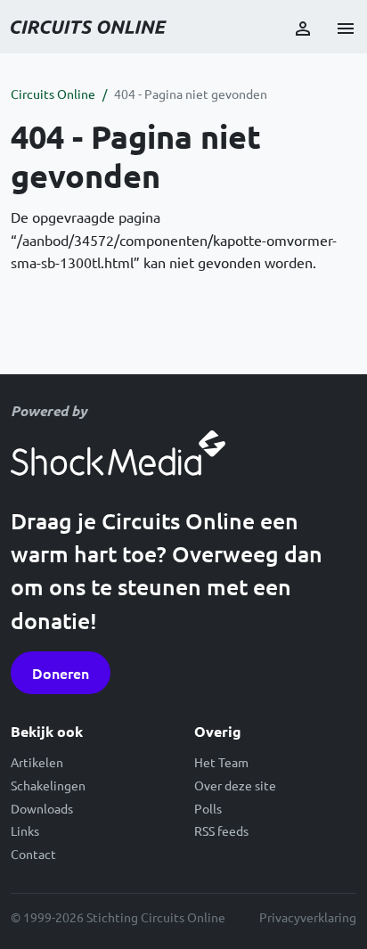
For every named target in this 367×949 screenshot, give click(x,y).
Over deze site (235, 785)
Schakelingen (48, 785)
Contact (33, 854)
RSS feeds (221, 830)
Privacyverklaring (307, 917)
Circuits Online (53, 94)
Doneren (60, 673)
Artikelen (37, 762)
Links (25, 830)
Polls (208, 808)
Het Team (221, 762)
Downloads (42, 808)
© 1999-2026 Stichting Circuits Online (118, 917)
